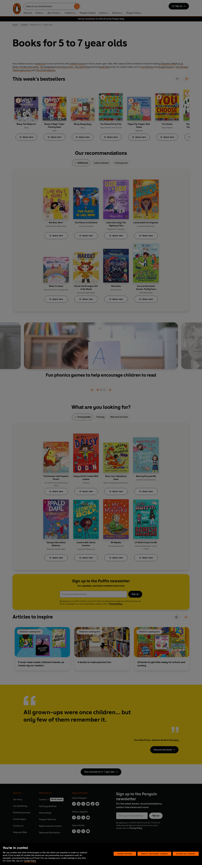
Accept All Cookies (185, 854)
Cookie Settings (125, 854)
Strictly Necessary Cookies (154, 854)
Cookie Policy (30, 861)
